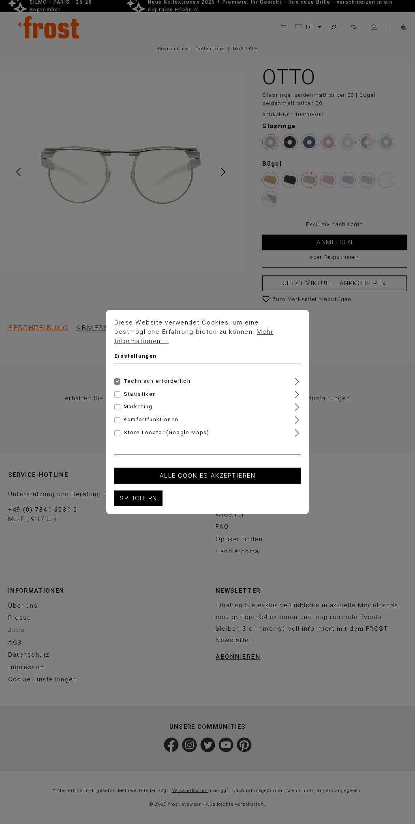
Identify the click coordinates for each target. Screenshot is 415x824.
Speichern (138, 498)
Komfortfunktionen (151, 419)
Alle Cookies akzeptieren (207, 475)
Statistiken (140, 394)
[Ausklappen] (297, 380)
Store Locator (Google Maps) (167, 432)
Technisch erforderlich (157, 381)
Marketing (138, 406)
